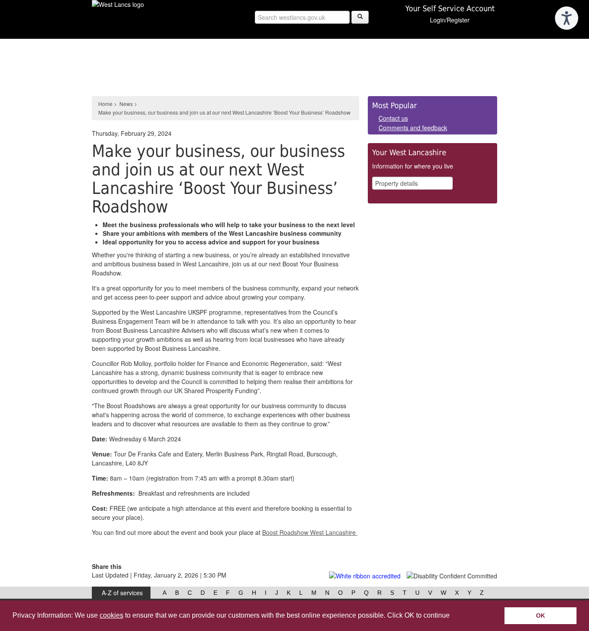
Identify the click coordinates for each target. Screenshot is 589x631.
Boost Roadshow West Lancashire (309, 532)
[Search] (360, 17)
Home (105, 103)
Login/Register (450, 20)
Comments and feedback (413, 127)
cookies (111, 615)
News (126, 103)
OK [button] (540, 615)
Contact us (393, 118)
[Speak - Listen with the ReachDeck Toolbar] (566, 18)
